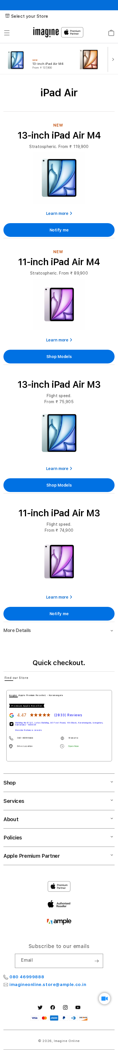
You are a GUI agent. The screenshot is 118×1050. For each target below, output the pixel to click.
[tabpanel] (59, 725)
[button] (7, 33)
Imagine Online (67, 1041)
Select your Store (29, 16)
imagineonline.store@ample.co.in (47, 984)
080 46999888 (26, 976)
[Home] (46, 32)
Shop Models (59, 356)
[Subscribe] (96, 961)
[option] (39, 59)
